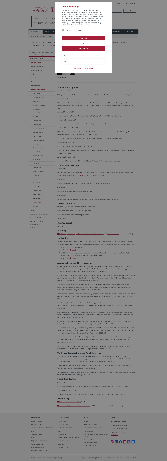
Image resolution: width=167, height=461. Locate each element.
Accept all (83, 38)
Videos (80, 30)
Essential (68, 30)
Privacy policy (88, 68)
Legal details (78, 68)
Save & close (83, 48)
